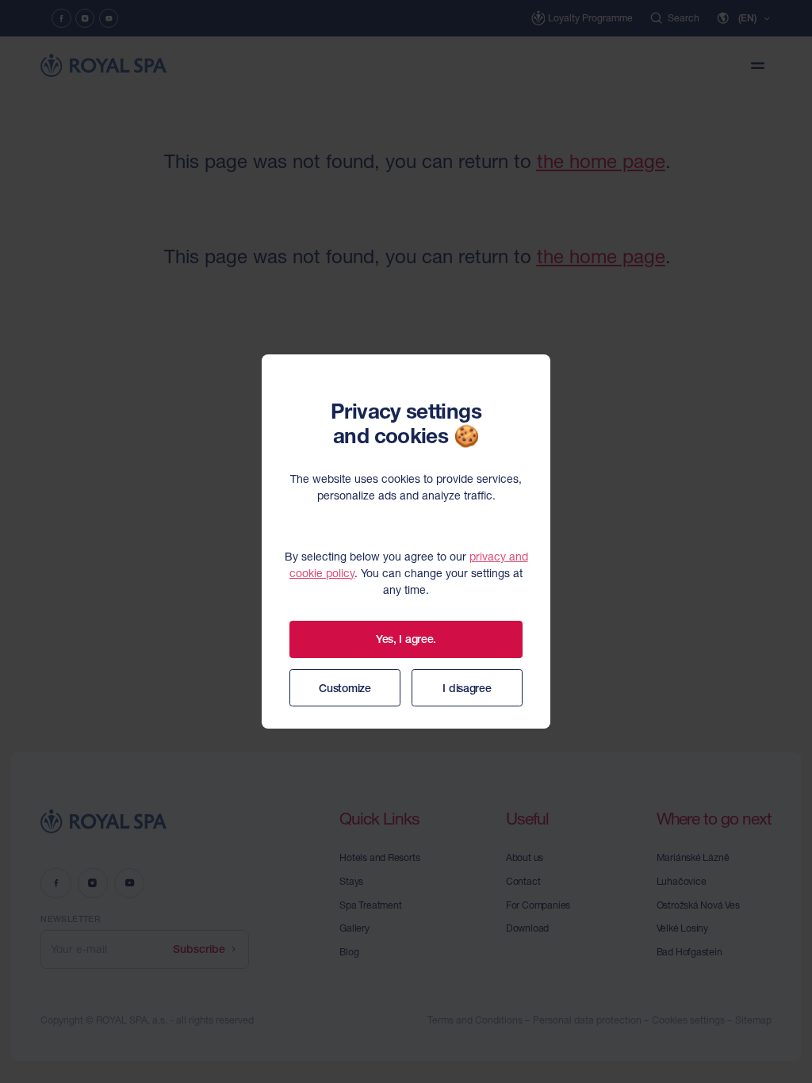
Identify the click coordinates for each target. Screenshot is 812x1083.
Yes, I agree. (406, 639)
